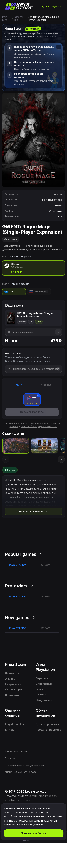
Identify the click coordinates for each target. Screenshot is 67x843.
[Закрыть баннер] (58, 47)
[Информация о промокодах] (58, 332)
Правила (10, 758)
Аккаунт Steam (13, 353)
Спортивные (44, 683)
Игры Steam (15, 664)
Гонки (39, 689)
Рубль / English (50, 6)
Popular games (20, 554)
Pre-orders (16, 586)
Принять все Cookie (33, 833)
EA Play (9, 729)
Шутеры (41, 694)
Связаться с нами (16, 751)
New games (17, 617)
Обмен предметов (45, 712)
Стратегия (10, 239)
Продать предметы (48, 729)
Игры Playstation (45, 667)
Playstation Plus (15, 724)
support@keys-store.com (20, 771)
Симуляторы (13, 689)
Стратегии (12, 695)
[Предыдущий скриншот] (5, 459)
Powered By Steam (16, 795)
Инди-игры (12, 673)
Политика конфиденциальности (24, 765)
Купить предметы (47, 724)
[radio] (33, 268)
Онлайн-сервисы (12, 712)
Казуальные (13, 684)
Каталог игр (18, 18)
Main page (5, 18)
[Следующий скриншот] (61, 459)
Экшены (10, 678)
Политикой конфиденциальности (39, 426)
